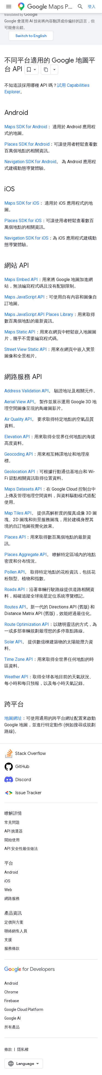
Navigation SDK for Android (30, 161)
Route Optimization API (26, 624)
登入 (91, 6)
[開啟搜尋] (80, 6)
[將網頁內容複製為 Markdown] (46, 69)
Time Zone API (18, 659)
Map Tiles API (18, 513)
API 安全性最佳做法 (21, 848)
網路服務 (12, 898)
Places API (15, 537)
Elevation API (17, 436)
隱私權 (23, 1049)
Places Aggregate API (25, 554)
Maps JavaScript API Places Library (38, 314)
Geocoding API (18, 454)
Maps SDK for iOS (21, 203)
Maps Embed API (21, 279)
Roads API (14, 589)
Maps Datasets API (23, 489)
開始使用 (12, 840)
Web (8, 890)
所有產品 (12, 1027)
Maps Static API (19, 332)
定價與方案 (13, 922)
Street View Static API (25, 349)
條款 (8, 1049)
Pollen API (14, 572)
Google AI (12, 1018)
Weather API (16, 676)
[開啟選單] (8, 6)
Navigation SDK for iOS (26, 238)
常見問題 (12, 822)
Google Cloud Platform (23, 1009)
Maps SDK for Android (25, 126)
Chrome (11, 992)
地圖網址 (13, 718)
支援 (8, 939)
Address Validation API (26, 390)
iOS (7, 881)
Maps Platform (60, 6)
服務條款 (12, 948)
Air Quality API (18, 419)
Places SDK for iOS (23, 220)
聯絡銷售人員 (15, 931)
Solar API (13, 641)
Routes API (15, 607)
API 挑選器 (13, 831)
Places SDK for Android (27, 144)
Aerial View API (19, 401)
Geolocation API (19, 471)
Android (11, 872)
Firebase (11, 1001)
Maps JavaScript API (24, 297)
